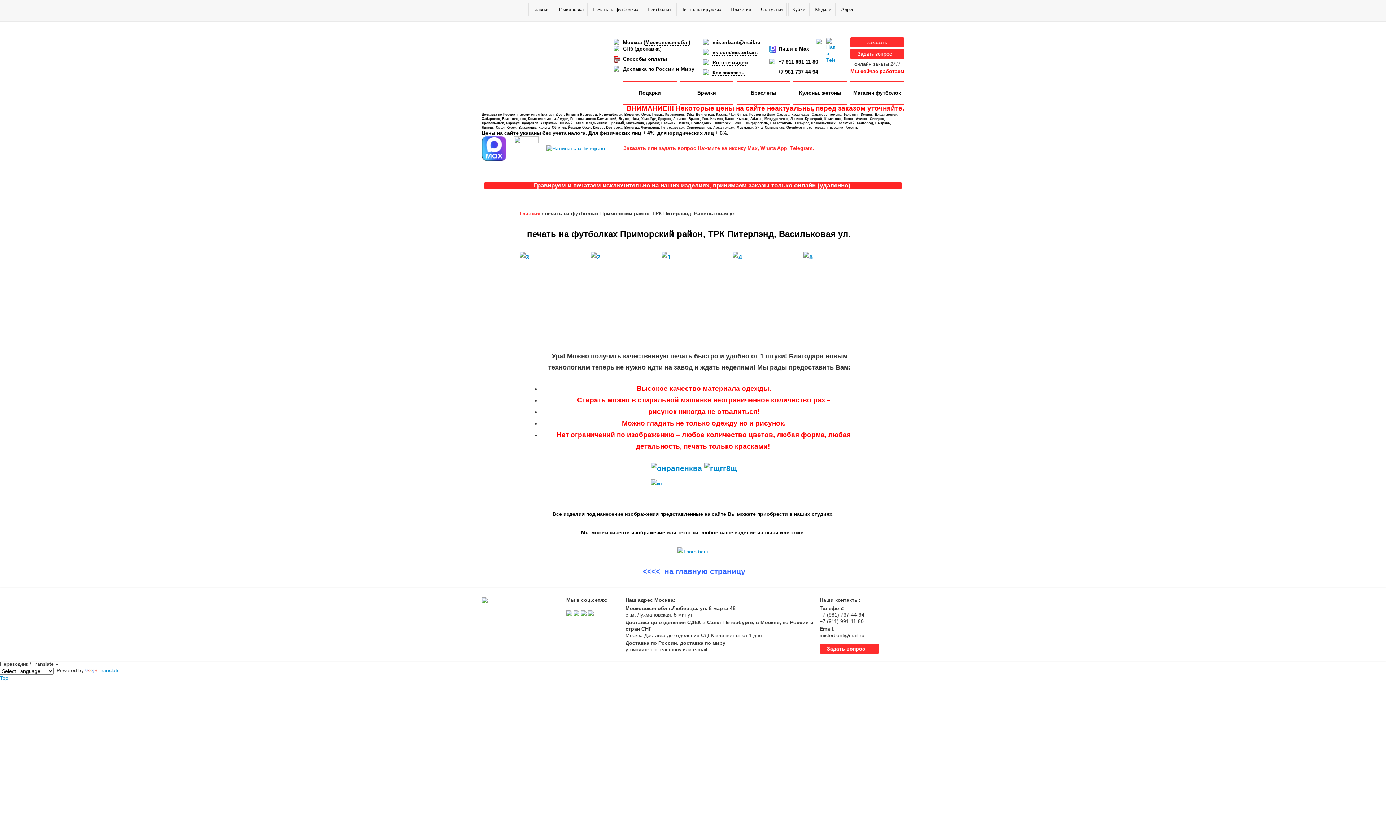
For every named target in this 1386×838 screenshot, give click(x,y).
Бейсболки (659, 9)
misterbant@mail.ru (736, 42)
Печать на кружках (701, 9)
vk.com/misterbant (735, 52)
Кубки (799, 9)
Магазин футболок (877, 93)
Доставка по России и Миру (658, 69)
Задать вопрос (875, 54)
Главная (540, 9)
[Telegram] (830, 50)
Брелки (706, 93)
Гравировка (571, 9)
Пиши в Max (794, 49)
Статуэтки (772, 9)
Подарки (650, 93)
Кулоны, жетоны (820, 93)
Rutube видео (730, 62)
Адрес (847, 9)
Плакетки (741, 9)
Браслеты (763, 93)
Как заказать (728, 72)
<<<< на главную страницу (694, 571)
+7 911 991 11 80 (798, 62)
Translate (109, 670)
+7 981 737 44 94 (798, 72)
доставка (648, 49)
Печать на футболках (615, 9)
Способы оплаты (645, 59)
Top (4, 678)
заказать (877, 42)
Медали (823, 9)
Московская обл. (667, 42)
